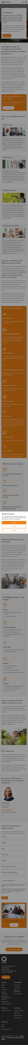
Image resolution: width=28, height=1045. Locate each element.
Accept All (14, 522)
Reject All (14, 530)
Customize (14, 526)
